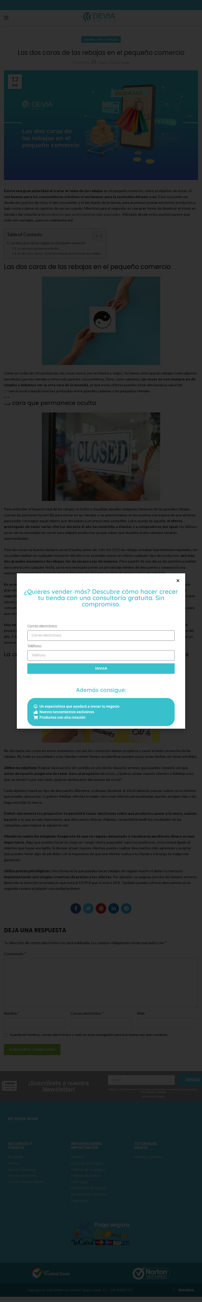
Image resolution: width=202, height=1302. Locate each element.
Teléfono (34, 646)
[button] (178, 581)
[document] (101, 651)
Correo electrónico (42, 626)
